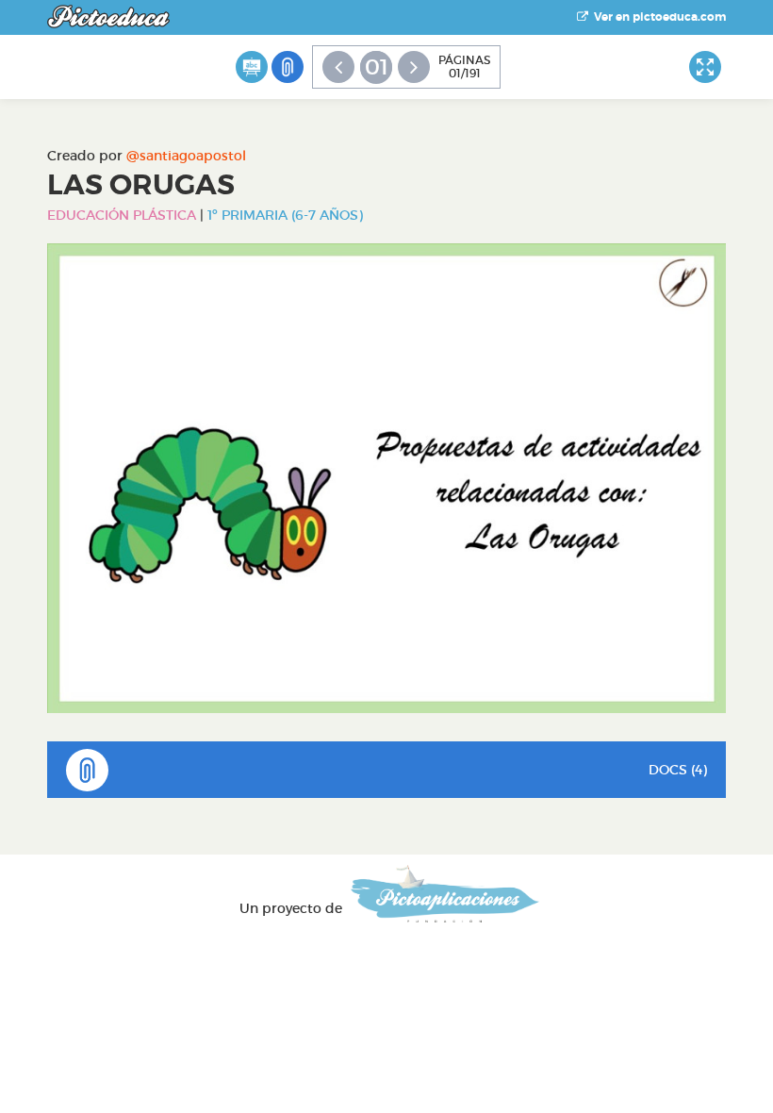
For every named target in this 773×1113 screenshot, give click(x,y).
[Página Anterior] (338, 67)
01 (376, 67)
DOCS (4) (678, 769)
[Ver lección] (252, 67)
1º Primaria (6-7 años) (285, 215)
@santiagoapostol (186, 155)
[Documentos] (287, 67)
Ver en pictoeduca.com (657, 17)
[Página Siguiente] (414, 67)
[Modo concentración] (705, 67)
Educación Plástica (121, 215)
